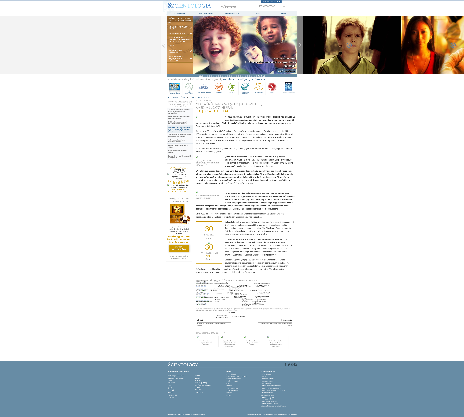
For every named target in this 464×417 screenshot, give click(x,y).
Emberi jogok (259, 92)
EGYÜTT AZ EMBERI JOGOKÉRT (199, 97)
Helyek (228, 395)
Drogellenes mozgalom (245, 92)
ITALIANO (198, 390)
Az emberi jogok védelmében (175, 51)
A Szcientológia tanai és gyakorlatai (236, 376)
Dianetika (264, 376)
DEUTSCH (171, 397)
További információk (232, 390)
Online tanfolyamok (232, 388)
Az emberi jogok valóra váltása (178, 28)
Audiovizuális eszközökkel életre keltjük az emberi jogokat (179, 135)
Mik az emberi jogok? (177, 33)
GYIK (258, 13)
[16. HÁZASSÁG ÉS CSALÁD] (205, 294)
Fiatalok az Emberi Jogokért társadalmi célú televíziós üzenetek (179, 40)
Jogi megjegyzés (292, 414)
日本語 (170, 388)
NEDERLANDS (172, 395)
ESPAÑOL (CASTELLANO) (203, 385)
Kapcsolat (229, 392)
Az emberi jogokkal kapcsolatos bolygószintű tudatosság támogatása (179, 111)
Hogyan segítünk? (174, 93)
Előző (201, 76)
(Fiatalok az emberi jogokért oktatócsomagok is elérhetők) (179, 257)
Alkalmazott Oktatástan (204, 92)
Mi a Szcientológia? (206, 13)
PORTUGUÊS (199, 392)
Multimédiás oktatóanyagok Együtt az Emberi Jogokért (177, 123)
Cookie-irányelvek (268, 414)
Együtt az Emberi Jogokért (269, 401)
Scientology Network (267, 378)
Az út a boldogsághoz (189, 92)
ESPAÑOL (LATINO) (201, 383)
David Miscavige (266, 383)
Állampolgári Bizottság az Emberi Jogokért (273, 406)
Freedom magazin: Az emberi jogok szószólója (176, 58)
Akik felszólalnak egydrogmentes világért (267, 398)
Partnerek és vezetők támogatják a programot (179, 157)
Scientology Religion (267, 381)
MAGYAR (197, 376)
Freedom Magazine (288, 91)
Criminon (218, 92)
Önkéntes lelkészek (232, 13)
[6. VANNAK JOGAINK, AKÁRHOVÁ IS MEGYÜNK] (200, 287)
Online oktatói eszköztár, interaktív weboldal (176, 141)
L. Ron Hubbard (179, 13)
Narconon (232, 92)
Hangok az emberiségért (233, 378)
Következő (261, 76)
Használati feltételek (280, 414)
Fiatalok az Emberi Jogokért (269, 403)
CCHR (272, 92)
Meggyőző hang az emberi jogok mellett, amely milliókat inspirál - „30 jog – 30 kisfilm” (179, 129)
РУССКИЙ (171, 390)
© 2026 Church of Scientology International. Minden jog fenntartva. (186, 414)
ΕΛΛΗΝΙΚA (198, 387)
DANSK (170, 380)
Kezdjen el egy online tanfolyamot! (271, 385)
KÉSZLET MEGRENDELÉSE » (179, 248)
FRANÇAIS (171, 383)
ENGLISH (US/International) (176, 376)
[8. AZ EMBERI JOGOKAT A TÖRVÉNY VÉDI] (205, 287)
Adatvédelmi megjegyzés (254, 414)
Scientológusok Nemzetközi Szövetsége (273, 390)
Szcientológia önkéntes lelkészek (271, 388)
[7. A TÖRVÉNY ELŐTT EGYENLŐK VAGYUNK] (202, 287)
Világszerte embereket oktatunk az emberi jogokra (179, 117)
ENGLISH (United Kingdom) (176, 378)
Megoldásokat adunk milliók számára (177, 151)
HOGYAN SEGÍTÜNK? (179, 97)
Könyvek (284, 13)
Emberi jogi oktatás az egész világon (178, 146)
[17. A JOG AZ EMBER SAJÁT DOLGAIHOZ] (208, 294)
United (171, 46)
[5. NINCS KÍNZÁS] (197, 287)
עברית (170, 385)
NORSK (197, 378)
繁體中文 (170, 392)
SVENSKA (198, 380)
